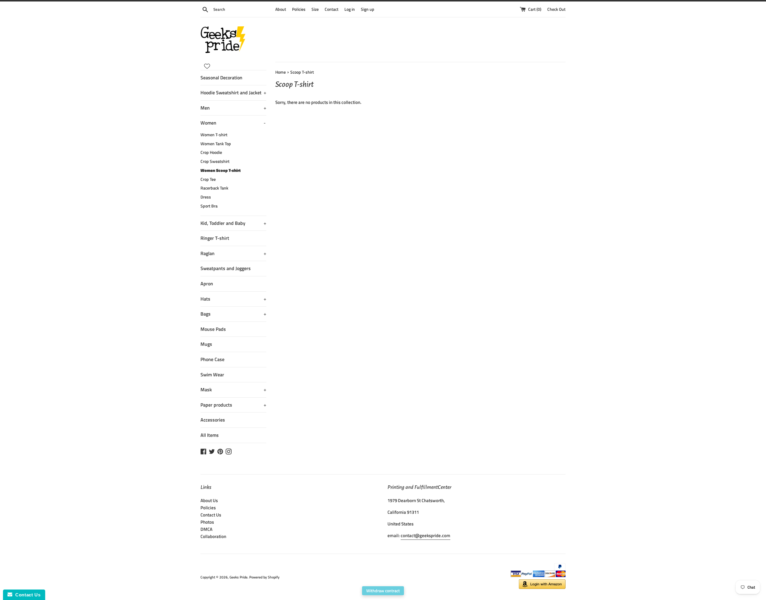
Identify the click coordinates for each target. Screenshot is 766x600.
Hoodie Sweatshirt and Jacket (233, 92)
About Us (209, 500)
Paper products (233, 404)
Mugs (206, 344)
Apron (206, 283)
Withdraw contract (383, 590)
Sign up (367, 9)
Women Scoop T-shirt (220, 170)
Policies (299, 9)
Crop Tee (208, 179)
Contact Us (210, 514)
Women (233, 122)
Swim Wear (212, 374)
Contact (331, 9)
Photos (207, 522)
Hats (233, 298)
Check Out (556, 9)
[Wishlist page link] (207, 66)
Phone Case (212, 359)
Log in (349, 9)
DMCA (206, 529)
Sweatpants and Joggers (225, 268)
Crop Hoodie (211, 152)
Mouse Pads (213, 329)
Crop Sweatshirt (215, 161)
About (280, 9)
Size (315, 9)
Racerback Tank (214, 188)
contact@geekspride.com (425, 535)
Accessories (212, 419)
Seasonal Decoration (221, 77)
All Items (209, 435)
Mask (233, 389)
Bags (233, 313)
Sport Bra (209, 206)
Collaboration (213, 536)
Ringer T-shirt (214, 238)
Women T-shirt (213, 135)
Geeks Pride (238, 577)
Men (233, 107)
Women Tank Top (215, 144)
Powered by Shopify (264, 577)
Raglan (233, 253)
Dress (205, 197)
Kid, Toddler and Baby (233, 223)
